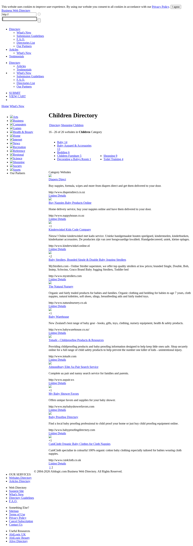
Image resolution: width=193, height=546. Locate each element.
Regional (18, 154)
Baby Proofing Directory (63, 417)
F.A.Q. (21, 39)
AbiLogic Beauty (19, 537)
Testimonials (16, 56)
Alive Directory (18, 541)
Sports (17, 169)
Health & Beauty (23, 132)
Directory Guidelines (21, 497)
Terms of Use (17, 514)
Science (17, 158)
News (16, 143)
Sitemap (14, 511)
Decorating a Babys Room (74, 159)
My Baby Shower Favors (64, 393)
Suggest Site (16, 491)
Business (18, 120)
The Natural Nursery (61, 286)
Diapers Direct (57, 179)
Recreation (19, 147)
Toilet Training (113, 159)
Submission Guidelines (30, 36)
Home (5, 106)
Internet (17, 139)
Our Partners (24, 46)
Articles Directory (19, 481)
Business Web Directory (16, 10)
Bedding (63, 152)
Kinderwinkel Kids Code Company (70, 229)
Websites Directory (20, 477)
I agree (176, 6)
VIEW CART (17, 96)
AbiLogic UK (17, 534)
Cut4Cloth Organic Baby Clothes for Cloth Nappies (79, 443)
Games (17, 128)
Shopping (19, 162)
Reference (19, 150)
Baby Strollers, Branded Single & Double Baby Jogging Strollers (87, 259)
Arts (15, 116)
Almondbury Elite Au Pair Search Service (73, 366)
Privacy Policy (160, 6)
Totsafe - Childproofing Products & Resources (76, 340)
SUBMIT (15, 93)
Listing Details (57, 195)
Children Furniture (69, 155)
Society (17, 166)
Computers (19, 124)
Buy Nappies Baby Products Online (70, 202)
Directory (14, 29)
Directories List (26, 42)
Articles (13, 49)
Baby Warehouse (59, 316)
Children (78, 125)
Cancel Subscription (21, 521)
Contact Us (15, 524)
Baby (62, 142)
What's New (24, 32)
